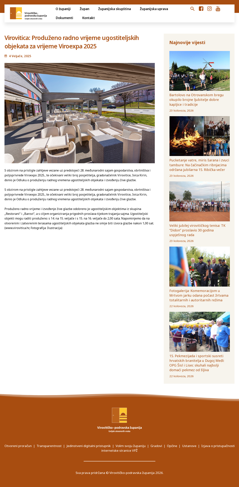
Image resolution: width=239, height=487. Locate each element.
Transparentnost (49, 446)
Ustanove (189, 446)
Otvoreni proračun (18, 446)
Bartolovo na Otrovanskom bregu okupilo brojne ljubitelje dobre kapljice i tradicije (196, 99)
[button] (192, 8)
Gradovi (156, 446)
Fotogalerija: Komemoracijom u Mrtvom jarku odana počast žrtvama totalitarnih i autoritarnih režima (198, 295)
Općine (172, 446)
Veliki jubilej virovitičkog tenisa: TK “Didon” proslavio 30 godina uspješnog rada (197, 230)
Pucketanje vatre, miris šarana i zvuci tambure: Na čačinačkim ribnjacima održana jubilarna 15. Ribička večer (199, 165)
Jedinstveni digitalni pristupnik (88, 446)
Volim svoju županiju (131, 446)
